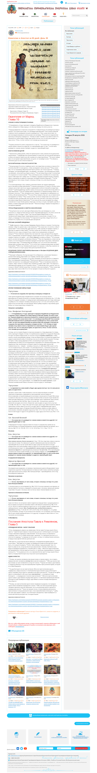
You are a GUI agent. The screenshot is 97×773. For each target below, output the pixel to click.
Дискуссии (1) (68, 123)
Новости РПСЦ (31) (69, 115)
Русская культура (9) (70, 124)
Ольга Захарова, (29, 675)
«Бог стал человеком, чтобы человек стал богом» (18, 3)
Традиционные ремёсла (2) (71, 103)
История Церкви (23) (70, 98)
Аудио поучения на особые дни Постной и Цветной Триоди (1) (75, 73)
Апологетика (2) (69, 87)
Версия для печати (45, 617)
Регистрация (73, 3)
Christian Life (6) (69, 62)
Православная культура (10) (71, 105)
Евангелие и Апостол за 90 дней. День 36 (51, 116)
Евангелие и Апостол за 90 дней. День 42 (51, 107)
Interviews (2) (68, 66)
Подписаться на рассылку (81, 748)
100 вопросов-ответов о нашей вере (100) (75, 76)
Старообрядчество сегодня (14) (72, 110)
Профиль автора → (79, 348)
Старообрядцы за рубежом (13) (72, 83)
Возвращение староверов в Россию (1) (74, 77)
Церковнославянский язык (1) (72, 81)
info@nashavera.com (15, 755)
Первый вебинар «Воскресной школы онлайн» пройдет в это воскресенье (51, 704)
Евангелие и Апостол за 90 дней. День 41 (51, 109)
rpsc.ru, (10, 654)
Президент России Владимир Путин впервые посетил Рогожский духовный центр (15, 659)
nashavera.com (12, 1)
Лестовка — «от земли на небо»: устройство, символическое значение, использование (34, 660)
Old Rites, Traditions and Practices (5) (73, 71)
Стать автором (38, 736)
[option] (77, 289)
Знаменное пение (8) (70, 96)
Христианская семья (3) (70, 109)
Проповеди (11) (68, 119)
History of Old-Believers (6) (71, 64)
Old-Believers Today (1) (70, 67)
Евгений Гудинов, (30, 654)
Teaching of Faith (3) (70, 69)
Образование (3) (69, 89)
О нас (16, 736)
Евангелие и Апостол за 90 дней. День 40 (51, 111)
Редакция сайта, (47, 654)
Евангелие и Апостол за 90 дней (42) (73, 94)
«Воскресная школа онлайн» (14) (73, 126)
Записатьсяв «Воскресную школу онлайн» (59, 737)
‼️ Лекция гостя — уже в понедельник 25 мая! (72, 297)
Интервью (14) (68, 112)
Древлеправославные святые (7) (72, 93)
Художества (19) (69, 91)
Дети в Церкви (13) (69, 100)
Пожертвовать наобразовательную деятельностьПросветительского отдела (80, 737)
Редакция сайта (19, 30)
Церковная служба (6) (70, 102)
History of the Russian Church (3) (72, 60)
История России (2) (69, 114)
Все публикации (69, 31)
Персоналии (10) (69, 79)
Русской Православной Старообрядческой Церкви (45, 3)
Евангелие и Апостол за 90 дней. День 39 (51, 113)
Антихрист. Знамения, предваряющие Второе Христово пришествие (14, 682)
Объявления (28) (69, 107)
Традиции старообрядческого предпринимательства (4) (72, 85)
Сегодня (77, 168)
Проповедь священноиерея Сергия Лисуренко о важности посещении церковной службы (52, 682)
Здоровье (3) (68, 121)
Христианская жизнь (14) (71, 117)
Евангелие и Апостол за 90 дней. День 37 (51, 115)
